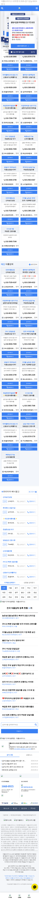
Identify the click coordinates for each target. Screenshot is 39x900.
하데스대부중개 (11, 566)
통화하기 (11, 69)
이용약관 (5, 815)
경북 (3, 597)
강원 (28, 592)
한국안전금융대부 (11, 523)
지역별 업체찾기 (9, 582)
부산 (28, 588)
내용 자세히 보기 (22, 46)
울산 (22, 592)
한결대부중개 (10, 577)
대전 (3, 592)
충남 (22, 597)
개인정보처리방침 (15, 815)
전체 (3, 588)
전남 (10, 597)
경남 (35, 592)
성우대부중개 (10, 512)
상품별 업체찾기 (29, 582)
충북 (28, 597)
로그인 (15, 808)
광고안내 (34, 264)
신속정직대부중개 (11, 501)
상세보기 (22, 501)
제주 (35, 597)
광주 (16, 592)
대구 (35, 588)
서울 (10, 588)
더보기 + (19, 731)
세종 (10, 592)
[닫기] (33, 52)
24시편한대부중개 (11, 533)
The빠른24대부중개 (12, 544)
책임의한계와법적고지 (29, 815)
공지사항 (10, 755)
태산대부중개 (10, 555)
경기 (16, 588)
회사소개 (6, 808)
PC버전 (33, 808)
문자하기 (10, 65)
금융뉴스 (29, 755)
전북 (16, 597)
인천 (22, 588)
